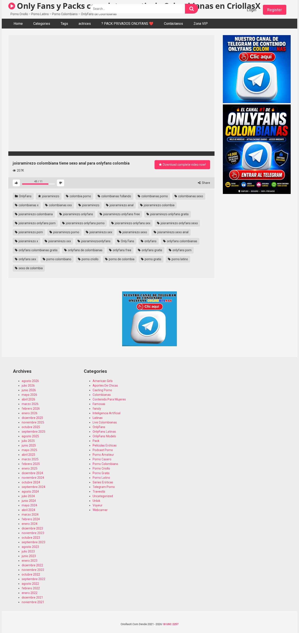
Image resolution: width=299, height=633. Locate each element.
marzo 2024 (30, 514)
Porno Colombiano (105, 464)
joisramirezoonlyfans (96, 241)
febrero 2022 (31, 588)
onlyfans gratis (151, 250)
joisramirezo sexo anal (172, 232)
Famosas (99, 404)
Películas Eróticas (105, 445)
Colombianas (102, 394)
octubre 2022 (31, 574)
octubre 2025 (31, 427)
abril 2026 (28, 399)
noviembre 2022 (33, 570)
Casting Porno (102, 390)
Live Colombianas (105, 422)
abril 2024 (28, 510)
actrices (85, 24)
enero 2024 (29, 523)
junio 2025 (29, 445)
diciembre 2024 (32, 473)
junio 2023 (29, 556)
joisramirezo (50, 196)
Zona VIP (200, 24)
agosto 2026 (30, 381)
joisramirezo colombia (158, 205)
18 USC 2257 (170, 624)
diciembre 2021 (32, 597)
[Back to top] (284, 619)
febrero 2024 (31, 519)
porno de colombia (121, 259)
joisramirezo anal (121, 205)
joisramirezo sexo (134, 232)
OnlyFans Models (104, 436)
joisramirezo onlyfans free (121, 214)
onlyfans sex (27, 259)
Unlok (96, 500)
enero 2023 (29, 560)
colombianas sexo (190, 196)
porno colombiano (58, 259)
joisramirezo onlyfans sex (132, 223)
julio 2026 (28, 385)
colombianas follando (116, 196)
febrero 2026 (31, 408)
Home (18, 24)
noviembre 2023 (33, 533)
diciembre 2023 (32, 528)
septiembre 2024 (33, 487)
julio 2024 (28, 496)
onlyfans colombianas (181, 241)
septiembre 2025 (33, 431)
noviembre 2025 (33, 422)
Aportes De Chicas (105, 385)
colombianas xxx (60, 205)
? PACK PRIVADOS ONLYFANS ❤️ (127, 24)
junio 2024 (29, 500)
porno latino (179, 259)
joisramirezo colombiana (35, 214)
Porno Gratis (101, 473)
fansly (97, 408)
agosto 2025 (30, 436)
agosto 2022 (30, 583)
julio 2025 (28, 441)
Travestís (99, 491)
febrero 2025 (31, 464)
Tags (64, 24)
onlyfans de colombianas (84, 250)
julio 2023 (28, 551)
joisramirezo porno (66, 232)
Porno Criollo (101, 468)
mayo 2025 (29, 450)
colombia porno (80, 196)
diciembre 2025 (32, 418)
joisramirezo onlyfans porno (85, 223)
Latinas (98, 418)
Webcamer (100, 510)
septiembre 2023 (33, 542)
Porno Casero (102, 459)
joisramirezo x (28, 241)
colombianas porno (154, 196)
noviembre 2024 (33, 477)
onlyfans (150, 241)
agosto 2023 (30, 547)
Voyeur (97, 505)
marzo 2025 (30, 459)
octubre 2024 (31, 482)
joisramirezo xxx (59, 241)
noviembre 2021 (33, 602)
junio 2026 (29, 390)
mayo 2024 (29, 505)
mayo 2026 (29, 394)
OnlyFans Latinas (104, 431)
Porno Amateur (103, 454)
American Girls (103, 381)
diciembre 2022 (32, 565)
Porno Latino (101, 477)
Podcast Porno (103, 450)
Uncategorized (103, 496)
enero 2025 (29, 468)
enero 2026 (29, 413)
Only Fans (127, 241)
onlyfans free (121, 250)
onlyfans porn (182, 250)
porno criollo (89, 259)
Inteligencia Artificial (106, 413)
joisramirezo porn (30, 232)
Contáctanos (173, 24)
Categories (41, 24)
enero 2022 (29, 593)
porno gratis (152, 259)
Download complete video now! (184, 164)
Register (274, 9)
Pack (96, 441)
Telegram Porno (104, 487)
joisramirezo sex (100, 232)
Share (205, 183)
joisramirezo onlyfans (77, 214)
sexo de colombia (30, 268)
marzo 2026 (30, 404)
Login (251, 9)
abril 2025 (28, 454)
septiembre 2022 (33, 579)
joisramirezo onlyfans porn (37, 223)
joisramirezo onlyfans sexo (179, 223)
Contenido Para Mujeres (109, 399)
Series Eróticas (103, 482)
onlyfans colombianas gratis (38, 250)
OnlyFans (25, 196)
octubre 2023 (31, 537)
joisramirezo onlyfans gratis (169, 214)
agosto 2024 (30, 491)
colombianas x (28, 205)
